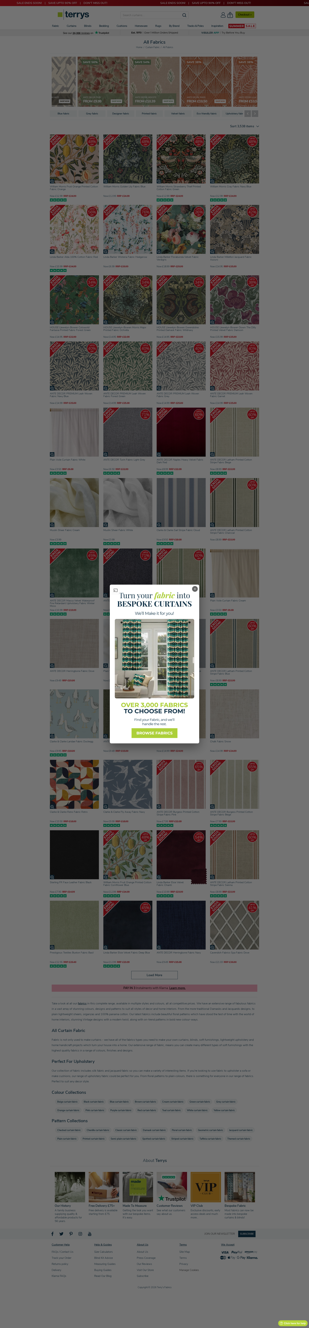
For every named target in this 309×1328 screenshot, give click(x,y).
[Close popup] (195, 589)
